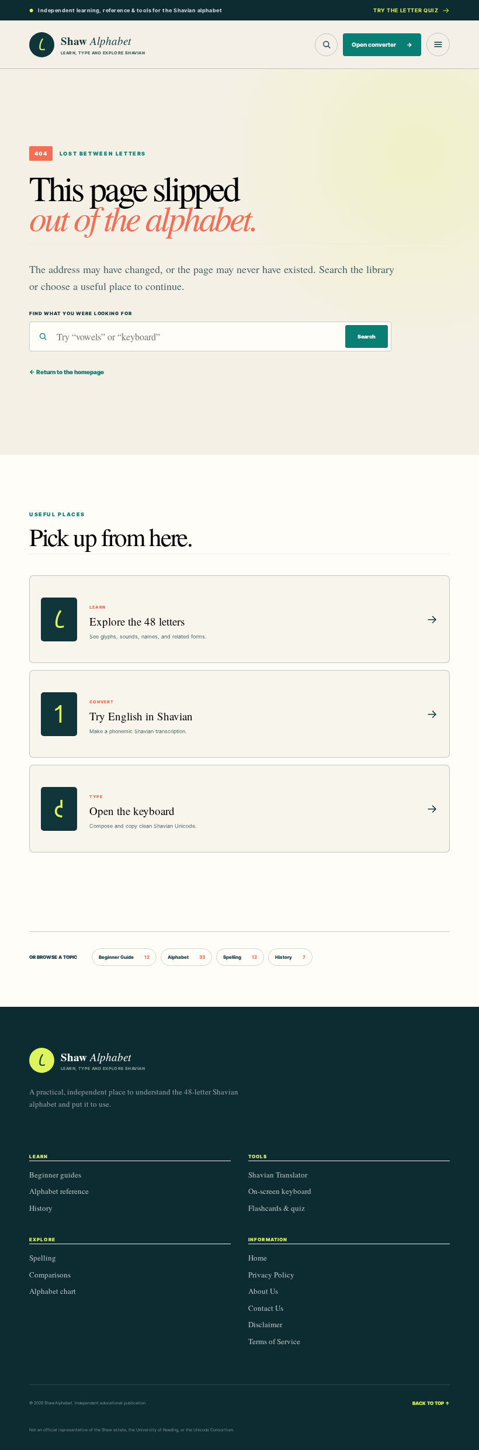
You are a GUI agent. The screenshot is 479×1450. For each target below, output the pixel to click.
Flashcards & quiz (276, 1208)
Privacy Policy (271, 1274)
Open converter (382, 44)
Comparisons (50, 1274)
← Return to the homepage (66, 371)
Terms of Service (274, 1341)
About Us (263, 1291)
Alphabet (186, 957)
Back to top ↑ (431, 1403)
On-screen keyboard (279, 1191)
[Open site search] (326, 44)
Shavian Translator (277, 1174)
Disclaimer (265, 1324)
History (290, 957)
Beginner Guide (124, 957)
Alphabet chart (52, 1291)
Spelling (240, 957)
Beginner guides (55, 1174)
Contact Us (265, 1308)
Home (257, 1257)
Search (366, 336)
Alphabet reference (59, 1191)
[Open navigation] (438, 44)
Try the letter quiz (405, 10)
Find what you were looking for (80, 313)
